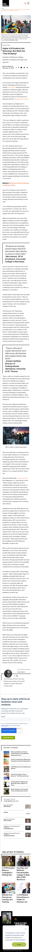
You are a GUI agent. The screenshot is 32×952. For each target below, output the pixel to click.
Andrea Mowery (8, 828)
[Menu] (28, 3)
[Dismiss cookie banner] (25, 929)
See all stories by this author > (24, 669)
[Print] (24, 67)
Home (2, 8)
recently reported (22, 478)
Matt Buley (7, 806)
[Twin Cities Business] (20, 924)
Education (5, 9)
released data (12, 87)
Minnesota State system (21, 99)
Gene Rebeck (8, 66)
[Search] (25, 3)
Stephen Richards (9, 836)
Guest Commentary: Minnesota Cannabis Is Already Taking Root (20, 760)
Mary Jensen (7, 820)
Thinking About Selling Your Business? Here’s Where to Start (19, 783)
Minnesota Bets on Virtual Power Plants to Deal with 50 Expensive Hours (20, 753)
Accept (19, 944)
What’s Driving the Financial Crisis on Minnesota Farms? (19, 790)
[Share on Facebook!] (18, 67)
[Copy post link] (27, 67)
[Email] (21, 67)
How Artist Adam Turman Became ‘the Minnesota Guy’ (20, 775)
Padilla (6, 812)
